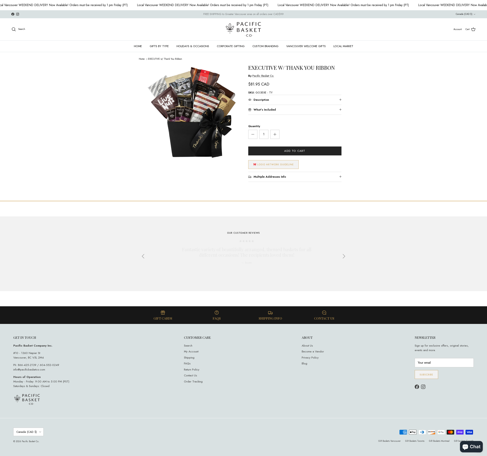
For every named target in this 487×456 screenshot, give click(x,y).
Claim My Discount (262, 243)
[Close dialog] (296, 187)
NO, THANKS (262, 254)
